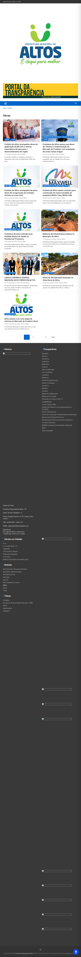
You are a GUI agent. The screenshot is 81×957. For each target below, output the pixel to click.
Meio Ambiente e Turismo (11, 582)
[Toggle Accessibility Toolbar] (76, 952)
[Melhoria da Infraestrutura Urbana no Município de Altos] (59, 220)
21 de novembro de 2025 (12, 324)
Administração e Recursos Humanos (55, 137)
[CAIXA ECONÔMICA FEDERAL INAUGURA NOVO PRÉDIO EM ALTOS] (21, 264)
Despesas (45, 353)
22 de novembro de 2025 (50, 283)
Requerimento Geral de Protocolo (53, 417)
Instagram (6, 611)
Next (53, 337)
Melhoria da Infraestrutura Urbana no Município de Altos (58, 235)
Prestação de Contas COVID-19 (52, 399)
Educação (6, 577)
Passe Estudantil (47, 431)
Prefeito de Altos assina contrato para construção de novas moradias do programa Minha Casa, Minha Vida (59, 192)
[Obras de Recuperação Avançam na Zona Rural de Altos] (59, 264)
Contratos (45, 386)
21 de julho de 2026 (10, 154)
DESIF (44, 428)
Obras (7, 139)
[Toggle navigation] (5, 103)
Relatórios (45, 378)
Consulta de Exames (48, 423)
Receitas (45, 356)
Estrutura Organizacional (50, 380)
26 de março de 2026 (49, 198)
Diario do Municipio (48, 369)
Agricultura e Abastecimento (12, 572)
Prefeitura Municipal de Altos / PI (25, 953)
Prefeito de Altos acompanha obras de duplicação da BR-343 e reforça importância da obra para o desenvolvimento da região (21, 148)
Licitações (45, 375)
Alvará (5, 605)
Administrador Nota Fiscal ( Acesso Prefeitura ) (57, 420)
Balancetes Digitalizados (50, 394)
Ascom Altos (22, 154)
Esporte (5, 580)
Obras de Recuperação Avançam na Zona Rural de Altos (58, 278)
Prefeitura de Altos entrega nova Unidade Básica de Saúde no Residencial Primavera (18, 236)
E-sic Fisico (6, 557)
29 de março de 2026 (11, 198)
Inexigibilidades (47, 402)
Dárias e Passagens (48, 383)
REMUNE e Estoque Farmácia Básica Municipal (57, 425)
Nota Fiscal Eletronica (49, 412)
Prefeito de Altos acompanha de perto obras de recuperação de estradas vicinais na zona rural (20, 192)
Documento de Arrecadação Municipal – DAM (17, 603)
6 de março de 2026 (10, 241)
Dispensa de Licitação (49, 396)
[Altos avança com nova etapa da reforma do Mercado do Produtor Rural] (21, 305)
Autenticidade (7, 608)
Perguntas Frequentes (10, 554)
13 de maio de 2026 (49, 154)
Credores (45, 391)
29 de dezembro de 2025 (12, 283)
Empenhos (45, 361)
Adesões (45, 388)
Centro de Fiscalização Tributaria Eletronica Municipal (59, 414)
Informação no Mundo (10, 551)
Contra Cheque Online (49, 404)
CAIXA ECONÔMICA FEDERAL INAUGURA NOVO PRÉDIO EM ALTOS (19, 278)
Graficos (45, 367)
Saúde (13, 229)
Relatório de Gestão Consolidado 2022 (15, 559)
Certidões (6, 600)
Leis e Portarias (47, 372)
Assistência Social (49, 185)
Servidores (45, 359)
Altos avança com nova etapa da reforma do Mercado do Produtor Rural (21, 320)
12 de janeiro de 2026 (49, 239)
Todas (13, 139)
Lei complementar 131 (10, 546)
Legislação (6, 549)
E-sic (4, 543)
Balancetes (45, 364)
